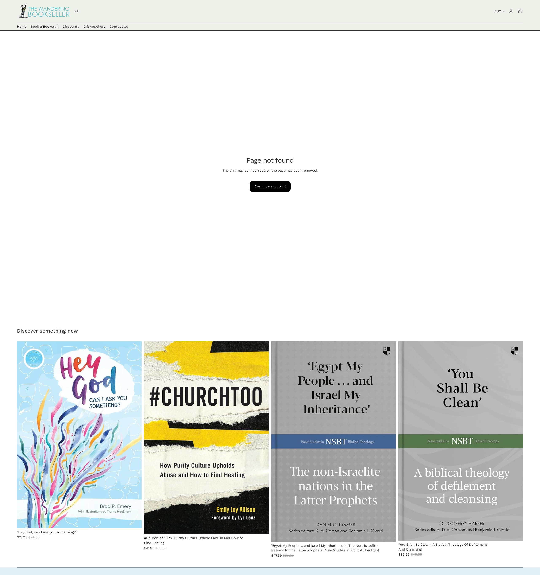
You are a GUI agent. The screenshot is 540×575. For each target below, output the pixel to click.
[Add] (135, 521)
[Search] (76, 11)
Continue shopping (270, 186)
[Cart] (520, 11)
